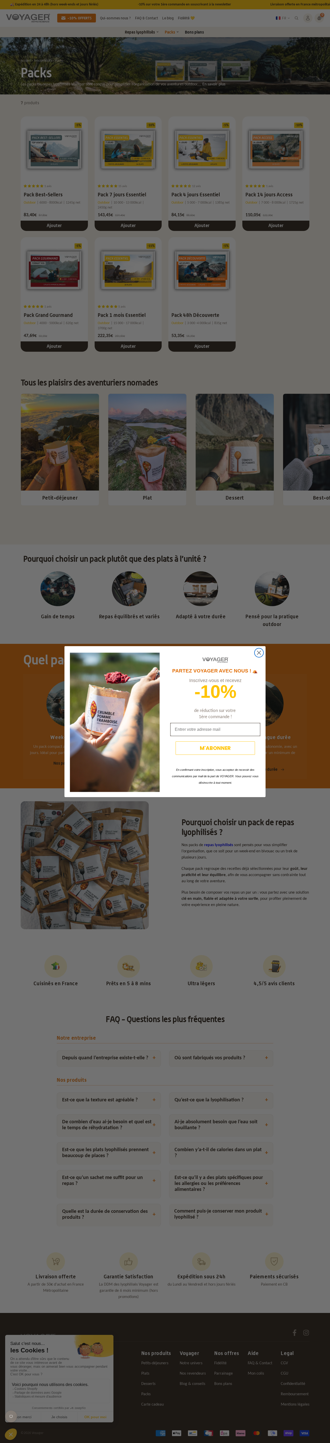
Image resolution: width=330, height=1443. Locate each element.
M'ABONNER (215, 748)
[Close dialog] (258, 652)
